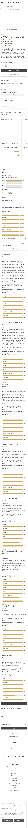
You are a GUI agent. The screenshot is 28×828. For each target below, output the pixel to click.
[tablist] (14, 164)
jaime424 (4, 446)
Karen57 (4, 500)
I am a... (3, 722)
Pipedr (3, 324)
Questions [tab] (17, 164)
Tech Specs (11, 83)
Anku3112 (4, 556)
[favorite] (19, 120)
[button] (4, 204)
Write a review (14, 29)
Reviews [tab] (10, 164)
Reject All (19, 820)
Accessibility (14, 787)
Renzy (3, 657)
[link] (10, 193)
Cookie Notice (14, 785)
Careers (14, 771)
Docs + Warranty (20, 83)
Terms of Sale (14, 778)
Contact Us (14, 733)
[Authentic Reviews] (5, 172)
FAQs (14, 739)
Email (2, 716)
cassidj (4, 608)
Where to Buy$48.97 (14, 70)
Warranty (14, 742)
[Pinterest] (19, 756)
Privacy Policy (14, 773)
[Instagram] (5, 756)
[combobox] (25, 2)
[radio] (2, 65)
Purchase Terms (14, 780)
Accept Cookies (7, 820)
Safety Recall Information (14, 749)
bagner (4, 256)
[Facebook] (8, 756)
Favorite (11, 74)
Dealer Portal (14, 745)
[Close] (24, 803)
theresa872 (5, 386)
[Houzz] (16, 756)
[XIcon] (12, 756)
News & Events (14, 736)
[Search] (25, 2)
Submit (14, 728)
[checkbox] (2, 65)
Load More (14, 703)
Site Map (14, 752)
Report (14, 292)
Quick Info (3, 83)
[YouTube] (23, 756)
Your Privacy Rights (14, 790)
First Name (4, 710)
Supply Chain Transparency (14, 783)
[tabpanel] (14, 436)
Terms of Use (14, 775)
